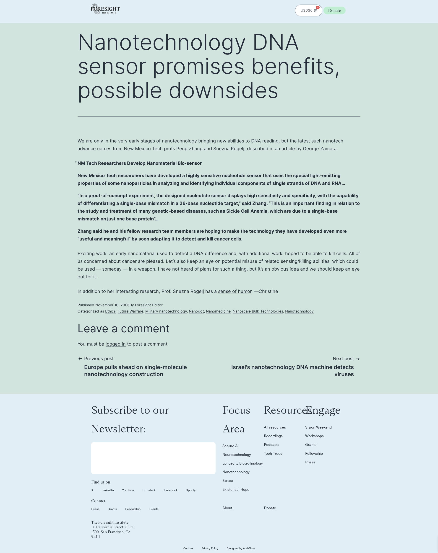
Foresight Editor (149, 305)
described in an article (271, 148)
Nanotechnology (299, 311)
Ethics (110, 311)
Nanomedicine (218, 311)
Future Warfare (130, 311)
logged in (116, 344)
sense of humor (234, 291)
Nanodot (196, 311)
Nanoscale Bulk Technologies (258, 311)
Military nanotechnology (166, 311)
